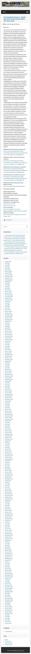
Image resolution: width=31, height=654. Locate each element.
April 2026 (7, 268)
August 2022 (8, 341)
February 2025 (8, 291)
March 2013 (8, 528)
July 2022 (7, 343)
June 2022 (7, 344)
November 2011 (9, 555)
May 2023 (7, 326)
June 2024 (7, 304)
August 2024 (8, 301)
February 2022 (8, 351)
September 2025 (9, 280)
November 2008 (9, 600)
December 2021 (9, 354)
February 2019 (8, 411)
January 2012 (8, 552)
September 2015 (9, 479)
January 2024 (8, 313)
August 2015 (8, 480)
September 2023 (9, 319)
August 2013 (8, 520)
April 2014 (7, 507)
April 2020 (7, 387)
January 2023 (8, 333)
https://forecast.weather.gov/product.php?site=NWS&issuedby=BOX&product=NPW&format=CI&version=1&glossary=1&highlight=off (15, 170)
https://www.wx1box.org (9, 205)
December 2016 (9, 454)
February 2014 (8, 510)
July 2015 (7, 482)
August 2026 (8, 261)
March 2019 (8, 409)
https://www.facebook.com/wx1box (11, 209)
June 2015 (7, 484)
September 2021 (9, 359)
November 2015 (9, 475)
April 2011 (7, 566)
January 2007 (8, 623)
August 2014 (8, 500)
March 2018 (8, 429)
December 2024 (9, 294)
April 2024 (7, 308)
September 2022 (9, 339)
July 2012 (7, 542)
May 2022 (7, 346)
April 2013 (7, 527)
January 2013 (8, 532)
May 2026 (7, 266)
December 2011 (9, 553)
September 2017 (9, 439)
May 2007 (7, 618)
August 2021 (8, 361)
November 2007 (9, 610)
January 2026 (8, 273)
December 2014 (9, 493)
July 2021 (7, 362)
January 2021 (8, 372)
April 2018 (7, 427)
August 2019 (8, 401)
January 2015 (8, 492)
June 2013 (7, 523)
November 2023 (9, 316)
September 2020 (9, 379)
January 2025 (8, 293)
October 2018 (8, 417)
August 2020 (8, 381)
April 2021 (7, 367)
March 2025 (8, 289)
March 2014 (8, 508)
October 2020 (8, 377)
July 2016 (7, 462)
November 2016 (9, 455)
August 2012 (8, 540)
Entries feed (8, 641)
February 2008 (8, 606)
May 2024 (7, 306)
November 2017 (9, 435)
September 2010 (9, 576)
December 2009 (9, 586)
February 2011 (8, 570)
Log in (6, 639)
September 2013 (9, 518)
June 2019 (7, 404)
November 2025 (9, 276)
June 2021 (7, 364)
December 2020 (9, 374)
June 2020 (7, 384)
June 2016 (7, 464)
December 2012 (9, 533)
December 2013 (9, 513)
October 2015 (8, 477)
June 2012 (7, 543)
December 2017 (9, 434)
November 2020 (9, 376)
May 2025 (7, 286)
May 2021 (7, 366)
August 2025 (8, 281)
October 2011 (8, 557)
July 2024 (7, 303)
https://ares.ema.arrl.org (9, 203)
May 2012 (7, 545)
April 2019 (7, 407)
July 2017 (7, 442)
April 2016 (7, 467)
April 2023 (7, 328)
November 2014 (9, 495)
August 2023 (8, 321)
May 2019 (7, 406)
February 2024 (8, 311)
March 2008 (8, 605)
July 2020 (7, 382)
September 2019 (9, 399)
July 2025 (7, 283)
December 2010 (9, 573)
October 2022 (8, 338)
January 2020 (8, 392)
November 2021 (9, 356)
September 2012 (9, 538)
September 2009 (9, 591)
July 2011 (7, 562)
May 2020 (7, 386)
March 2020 (8, 389)
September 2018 (9, 419)
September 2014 (9, 499)
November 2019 (9, 396)
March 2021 (8, 369)
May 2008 (7, 603)
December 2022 (9, 334)
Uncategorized (9, 219)
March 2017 (8, 449)
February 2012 (8, 550)
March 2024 (8, 309)
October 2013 (8, 517)
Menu (4, 12)
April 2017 (7, 447)
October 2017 (8, 437)
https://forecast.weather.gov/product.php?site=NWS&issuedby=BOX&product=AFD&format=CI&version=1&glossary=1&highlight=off (15, 152)
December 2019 (9, 394)
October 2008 (8, 601)
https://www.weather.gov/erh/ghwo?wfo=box (14, 186)
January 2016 (8, 472)
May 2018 (7, 426)
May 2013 (7, 525)
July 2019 (7, 402)
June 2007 (7, 616)
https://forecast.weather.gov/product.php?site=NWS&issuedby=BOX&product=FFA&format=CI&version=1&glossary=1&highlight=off (15, 178)
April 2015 (7, 487)
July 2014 (7, 502)
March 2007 (8, 621)
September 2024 (9, 299)
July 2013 (7, 522)
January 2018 (8, 432)
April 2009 (7, 595)
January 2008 (8, 608)
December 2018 (9, 414)
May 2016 (7, 465)
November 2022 (9, 336)
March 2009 (8, 596)
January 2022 (8, 353)
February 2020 (8, 391)
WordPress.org (8, 644)
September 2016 (9, 459)
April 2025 (7, 288)
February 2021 (8, 371)
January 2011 (8, 571)
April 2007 (7, 620)
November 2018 (9, 416)
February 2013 (8, 530)
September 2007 (9, 613)
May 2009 (7, 593)
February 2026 (8, 271)
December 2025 (9, 275)
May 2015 (7, 485)
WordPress (15, 650)
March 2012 (8, 548)
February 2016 (8, 470)
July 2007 (7, 615)
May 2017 (7, 445)
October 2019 (8, 397)
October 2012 (8, 537)
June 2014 (7, 503)
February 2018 (8, 430)
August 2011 (8, 560)
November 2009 (9, 588)
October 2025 (8, 278)
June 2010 (7, 581)
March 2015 (8, 489)
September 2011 (9, 558)
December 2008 (9, 598)
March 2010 (8, 583)
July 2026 (7, 263)
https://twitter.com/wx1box (20, 211)
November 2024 (9, 296)
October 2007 (8, 611)
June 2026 (7, 265)
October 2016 (8, 457)
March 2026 (8, 270)
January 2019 (8, 412)
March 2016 (8, 469)
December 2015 (9, 474)
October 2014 (8, 497)
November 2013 (9, 515)
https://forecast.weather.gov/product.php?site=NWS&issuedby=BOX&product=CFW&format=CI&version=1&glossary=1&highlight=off (15, 162)
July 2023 (7, 323)
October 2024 (8, 298)
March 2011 (8, 568)
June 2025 (7, 284)
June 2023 (7, 324)
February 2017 (8, 450)
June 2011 (7, 563)
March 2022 (8, 349)
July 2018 (7, 422)
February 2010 (8, 585)
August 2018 (8, 420)
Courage (22, 650)
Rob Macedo (16, 24)
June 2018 (7, 424)
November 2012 (9, 535)
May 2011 (7, 565)
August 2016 (8, 460)
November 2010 (9, 575)
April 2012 (7, 547)
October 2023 (8, 318)
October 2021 (8, 357)
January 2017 (8, 452)
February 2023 (8, 331)
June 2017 (7, 444)
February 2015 (8, 490)
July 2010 (7, 580)
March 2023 (8, 329)
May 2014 (7, 505)
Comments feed (8, 642)
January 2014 (8, 512)
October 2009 (8, 590)
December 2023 (9, 314)
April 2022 (7, 348)
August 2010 (8, 578)
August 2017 (8, 440)
